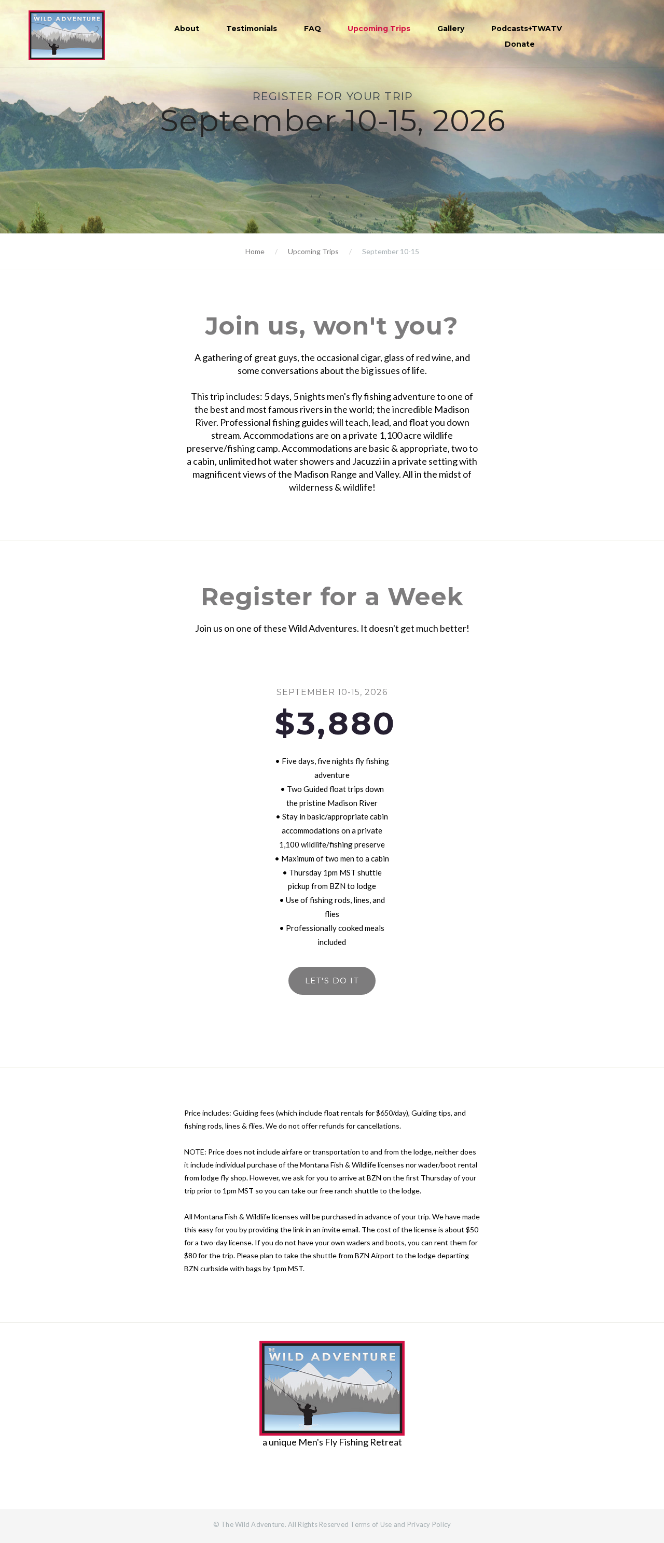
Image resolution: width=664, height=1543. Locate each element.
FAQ (312, 28)
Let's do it (332, 980)
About (186, 28)
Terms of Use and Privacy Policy (400, 1524)
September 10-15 (390, 251)
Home (255, 251)
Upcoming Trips (379, 28)
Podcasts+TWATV (526, 28)
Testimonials (251, 28)
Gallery (450, 28)
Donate (520, 44)
